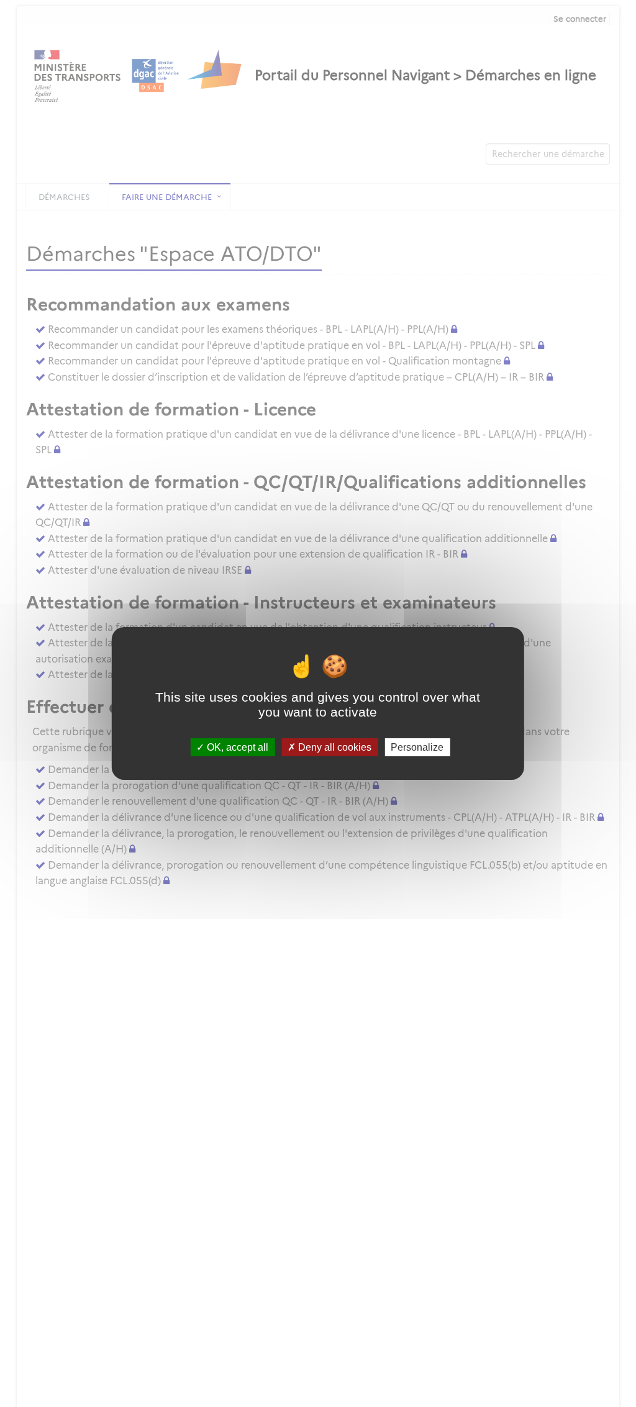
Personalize (417, 747)
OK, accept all (236, 747)
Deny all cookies (333, 747)
